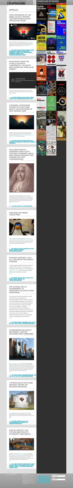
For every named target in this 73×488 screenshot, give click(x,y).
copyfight (19, 97)
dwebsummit (16, 465)
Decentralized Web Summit (18, 454)
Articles (31, 160)
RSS (34, 3)
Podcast (33, 216)
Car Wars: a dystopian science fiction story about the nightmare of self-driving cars (20, 108)
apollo (15, 50)
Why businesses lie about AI (27, 475)
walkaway (39, 482)
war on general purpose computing (23, 98)
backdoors (32, 50)
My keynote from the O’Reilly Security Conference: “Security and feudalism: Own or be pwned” (21, 65)
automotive (24, 140)
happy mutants (11, 141)
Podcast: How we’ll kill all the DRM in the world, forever (21, 259)
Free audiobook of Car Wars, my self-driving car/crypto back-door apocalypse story (20, 18)
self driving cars (32, 141)
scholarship (30, 52)
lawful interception (25, 51)
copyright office (25, 322)
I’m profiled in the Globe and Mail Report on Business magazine (21, 385)
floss (22, 248)
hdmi (13, 323)
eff (25, 97)
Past (9, 472)
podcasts (25, 52)
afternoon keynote (23, 453)
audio (19, 50)
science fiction (12, 53)
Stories (33, 112)
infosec (28, 97)
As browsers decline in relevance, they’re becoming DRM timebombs (21, 332)
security (10, 98)
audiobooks (23, 50)
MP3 (27, 238)
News (33, 70)
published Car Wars (29, 42)
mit (16, 376)
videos (22, 53)
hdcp (10, 323)
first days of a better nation (14, 422)
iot (30, 248)
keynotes (31, 97)
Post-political (24, 477)
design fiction (19, 51)
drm (22, 97)
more (10, 46)
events (40, 478)
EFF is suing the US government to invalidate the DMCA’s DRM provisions (21, 290)
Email (34, 2)
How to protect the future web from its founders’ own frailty (20, 432)
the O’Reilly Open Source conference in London (24, 239)
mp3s (22, 52)
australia (27, 50)
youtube (31, 98)
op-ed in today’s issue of (16, 363)
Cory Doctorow (31, 70)
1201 (12, 50)
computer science (12, 51)
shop (55, 3)
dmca (22, 206)
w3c (19, 376)
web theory (11, 467)
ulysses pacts (21, 249)
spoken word (18, 53)
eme (25, 277)
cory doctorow (46, 477)
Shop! (61, 4)
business (19, 206)
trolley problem (26, 45)
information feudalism (28, 206)
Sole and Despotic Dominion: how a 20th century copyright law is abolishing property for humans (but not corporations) (21, 154)
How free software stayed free (18, 214)
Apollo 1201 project (14, 270)
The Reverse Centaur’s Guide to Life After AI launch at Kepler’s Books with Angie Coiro (29, 483)
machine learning (12, 52)
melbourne (18, 52)
